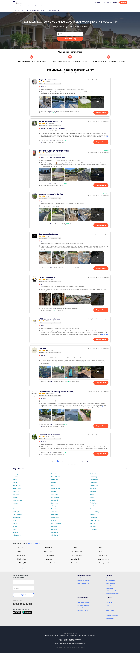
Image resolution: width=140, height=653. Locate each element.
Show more (105, 136)
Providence (94, 485)
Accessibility (78, 640)
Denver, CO (20, 551)
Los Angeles (17, 488)
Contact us (109, 613)
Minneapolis (55, 491)
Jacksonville (17, 517)
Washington (16, 512)
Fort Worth (93, 503)
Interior (15, 6)
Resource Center (110, 583)
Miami (15, 520)
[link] (70, 82)
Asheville (54, 512)
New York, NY (102, 555)
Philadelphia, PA (22, 559)
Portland (93, 474)
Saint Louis (54, 500)
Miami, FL (101, 551)
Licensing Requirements (112, 593)
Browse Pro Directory (83, 580)
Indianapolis (16, 535)
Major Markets (19, 468)
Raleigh (53, 520)
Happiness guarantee (112, 615)
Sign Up (123, 2)
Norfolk (92, 515)
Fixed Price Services (83, 583)
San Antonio (94, 509)
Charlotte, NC (48, 547)
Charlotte (54, 515)
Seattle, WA (75, 563)
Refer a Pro (109, 586)
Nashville (93, 491)
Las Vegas (54, 503)
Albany (53, 506)
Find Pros (80, 578)
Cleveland (54, 529)
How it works (109, 600)
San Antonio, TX (103, 559)
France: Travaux (49, 635)
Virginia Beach (94, 520)
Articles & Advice (44, 6)
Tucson (15, 480)
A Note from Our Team (112, 591)
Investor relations (110, 610)
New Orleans (55, 477)
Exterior (21, 6)
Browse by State (32, 543)
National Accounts (82, 610)
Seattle (92, 523)
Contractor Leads (82, 608)
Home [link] (14, 10)
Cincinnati (54, 526)
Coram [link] (23, 10)
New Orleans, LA (76, 555)
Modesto (16, 491)
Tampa (15, 526)
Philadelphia (94, 480)
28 (82, 461)
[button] (45, 102)
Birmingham (17, 474)
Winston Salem (56, 523)
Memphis (93, 488)
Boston (53, 482)
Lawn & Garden (29, 6)
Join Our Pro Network (83, 602)
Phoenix (15, 477)
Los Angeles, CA (76, 551)
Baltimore (54, 480)
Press (107, 608)
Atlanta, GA (20, 547)
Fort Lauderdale (18, 515)
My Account (109, 578)
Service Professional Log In (85, 600)
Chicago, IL (74, 547)
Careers (108, 605)
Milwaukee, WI (21, 555)
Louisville (54, 474)
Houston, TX (48, 551)
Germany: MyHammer (60, 635)
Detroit (53, 485)
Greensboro (55, 517)
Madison (93, 526)
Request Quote (101, 112)
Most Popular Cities (19, 543)
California (65, 640)
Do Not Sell (71, 640)
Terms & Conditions (80, 643)
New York (54, 509)
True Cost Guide (110, 580)
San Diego (16, 497)
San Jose (15, 503)
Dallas (92, 497)
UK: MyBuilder (91, 635)
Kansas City (55, 497)
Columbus (54, 532)
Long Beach (16, 485)
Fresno (15, 482)
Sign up (23, 595)
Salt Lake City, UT (76, 559)
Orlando (15, 523)
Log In (115, 2)
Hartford (15, 509)
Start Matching (70, 39)
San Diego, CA (21, 563)
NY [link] (19, 10)
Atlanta (15, 529)
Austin (92, 494)
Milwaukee (93, 529)
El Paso (92, 500)
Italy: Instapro (70, 635)
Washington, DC (103, 563)
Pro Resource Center (83, 605)
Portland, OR (48, 559)
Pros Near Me (109, 588)
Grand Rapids (55, 488)
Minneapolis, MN (49, 555)
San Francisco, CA (50, 563)
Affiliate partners (110, 618)
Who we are (109, 602)
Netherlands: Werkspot (80, 635)
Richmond (93, 517)
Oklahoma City (56, 535)
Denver (15, 506)
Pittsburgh (93, 482)
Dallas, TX (101, 547)
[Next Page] (87, 461)
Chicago (15, 532)
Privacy (60, 640)
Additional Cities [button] (17, 568)
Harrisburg (93, 477)
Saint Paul (54, 494)
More (36, 6)
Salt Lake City (94, 512)
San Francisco (17, 500)
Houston (93, 506)
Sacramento (17, 494)
